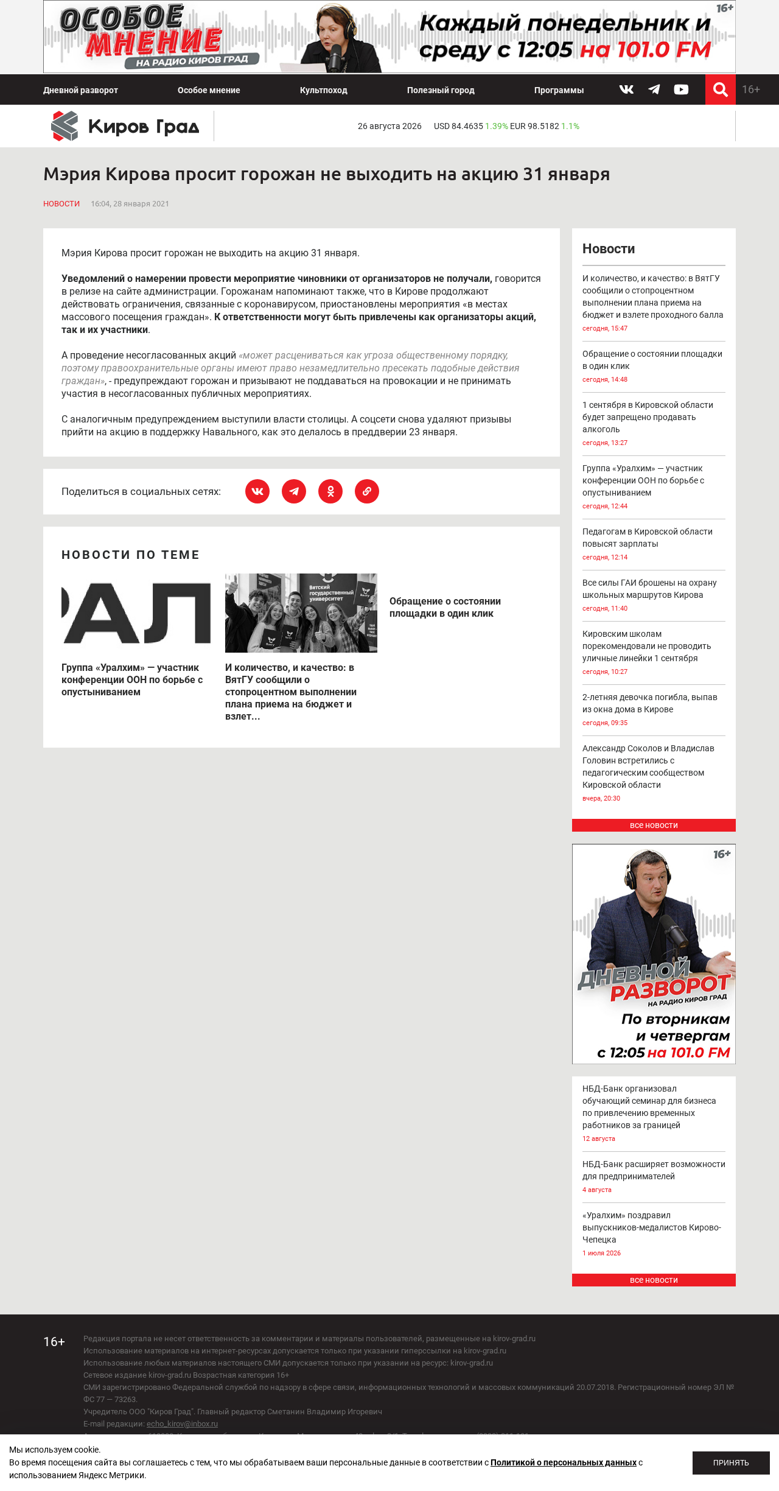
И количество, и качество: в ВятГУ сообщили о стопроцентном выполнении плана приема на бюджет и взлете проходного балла (653, 302)
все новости (654, 825)
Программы (559, 90)
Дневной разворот (80, 90)
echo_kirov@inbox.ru (182, 1423)
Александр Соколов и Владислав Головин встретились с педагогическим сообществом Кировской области (648, 772)
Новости (61, 203)
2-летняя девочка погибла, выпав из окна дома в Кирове (650, 709)
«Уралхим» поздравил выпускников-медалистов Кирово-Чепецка (651, 1233)
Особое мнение (209, 90)
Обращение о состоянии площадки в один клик (652, 366)
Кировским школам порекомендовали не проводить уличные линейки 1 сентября (646, 652)
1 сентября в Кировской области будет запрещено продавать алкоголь (647, 423)
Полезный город (441, 90)
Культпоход (324, 90)
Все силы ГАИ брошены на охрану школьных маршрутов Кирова (649, 595)
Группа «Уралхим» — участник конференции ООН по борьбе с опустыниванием (643, 486)
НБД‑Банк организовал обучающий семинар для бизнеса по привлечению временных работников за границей (649, 1113)
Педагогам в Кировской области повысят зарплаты (647, 544)
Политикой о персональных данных (564, 1462)
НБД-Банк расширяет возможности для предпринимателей (653, 1176)
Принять (731, 1463)
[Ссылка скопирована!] (367, 491)
